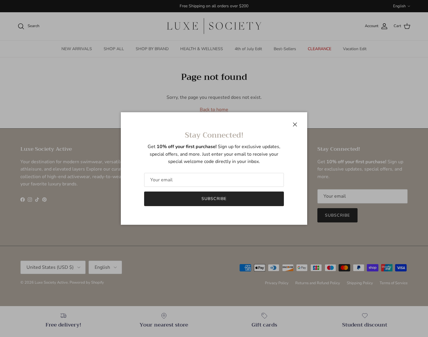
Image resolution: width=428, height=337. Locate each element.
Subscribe (214, 198)
